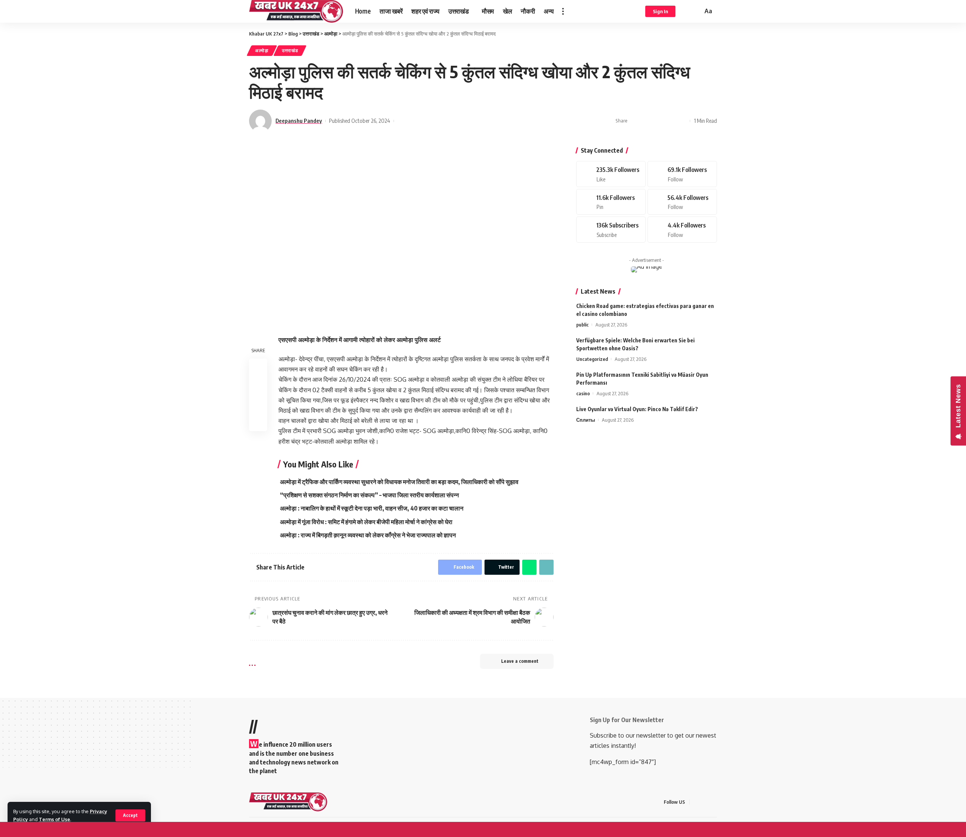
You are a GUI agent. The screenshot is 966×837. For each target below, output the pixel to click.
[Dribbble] (682, 230)
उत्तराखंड (290, 50)
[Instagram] (682, 202)
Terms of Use (54, 819)
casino (583, 393)
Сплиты (585, 420)
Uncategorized (592, 359)
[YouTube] (714, 802)
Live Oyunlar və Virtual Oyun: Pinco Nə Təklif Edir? (637, 409)
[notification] (686, 11)
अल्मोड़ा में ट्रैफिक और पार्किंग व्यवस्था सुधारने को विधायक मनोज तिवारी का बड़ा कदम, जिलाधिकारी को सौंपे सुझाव (399, 482)
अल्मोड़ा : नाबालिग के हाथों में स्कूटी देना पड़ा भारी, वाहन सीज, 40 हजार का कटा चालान (371, 508)
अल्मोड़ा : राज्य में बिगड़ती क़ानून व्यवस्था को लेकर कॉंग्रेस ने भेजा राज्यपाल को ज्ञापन (368, 535)
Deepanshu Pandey (298, 120)
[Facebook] (611, 174)
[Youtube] (611, 230)
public (582, 325)
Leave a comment (519, 661)
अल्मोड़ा (262, 50)
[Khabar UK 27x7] (296, 11)
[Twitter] (682, 174)
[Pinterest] (611, 202)
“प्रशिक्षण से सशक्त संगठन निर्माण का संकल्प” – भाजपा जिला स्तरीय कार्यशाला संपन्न (369, 495)
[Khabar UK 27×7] (288, 801)
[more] (563, 11)
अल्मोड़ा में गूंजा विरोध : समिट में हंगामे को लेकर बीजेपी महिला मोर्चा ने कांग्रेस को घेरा (366, 522)
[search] (696, 11)
